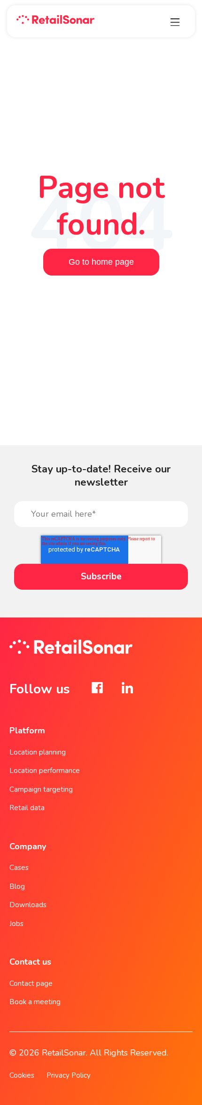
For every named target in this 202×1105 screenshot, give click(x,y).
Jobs (16, 923)
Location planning (37, 752)
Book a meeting (35, 1002)
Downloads (28, 905)
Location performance (44, 770)
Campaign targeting (41, 789)
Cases (19, 867)
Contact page (31, 983)
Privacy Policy (69, 1075)
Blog (17, 886)
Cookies (21, 1075)
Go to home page (101, 262)
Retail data (27, 807)
